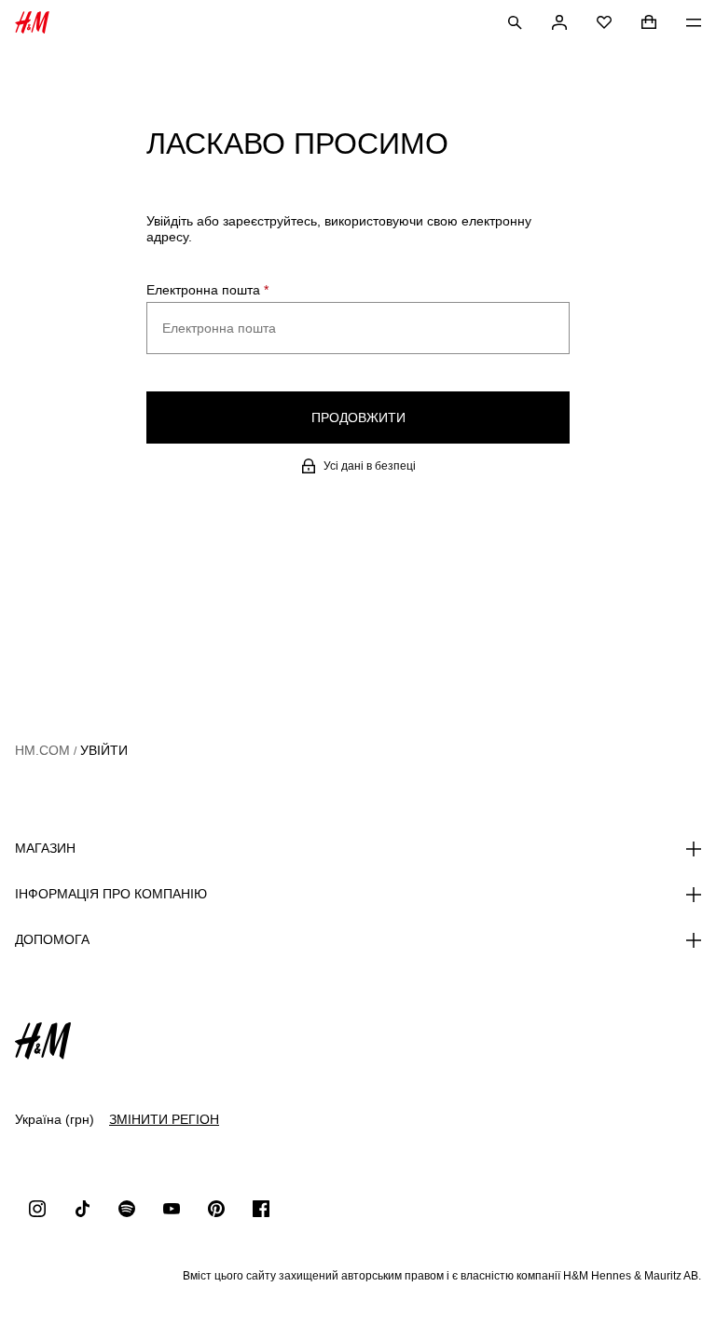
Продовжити (358, 417)
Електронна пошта (207, 289)
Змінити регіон (164, 1119)
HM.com (42, 750)
